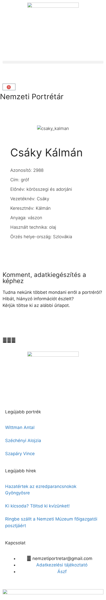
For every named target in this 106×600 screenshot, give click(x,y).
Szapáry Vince (20, 453)
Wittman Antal (20, 427)
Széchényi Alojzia (23, 440)
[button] (53, 62)
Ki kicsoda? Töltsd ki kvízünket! (37, 505)
